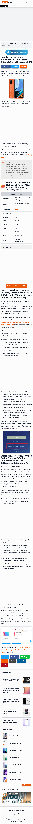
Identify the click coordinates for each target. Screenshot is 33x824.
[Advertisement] (16, 24)
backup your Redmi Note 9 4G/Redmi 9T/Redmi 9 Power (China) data (15, 322)
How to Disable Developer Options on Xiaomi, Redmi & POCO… (11, 701)
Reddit (5, 661)
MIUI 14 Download (22, 6)
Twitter (5, 657)
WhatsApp (24, 657)
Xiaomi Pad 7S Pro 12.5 (15, 779)
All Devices (25, 785)
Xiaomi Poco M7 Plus (15, 743)
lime (16, 210)
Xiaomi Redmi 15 (14, 757)
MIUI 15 (13, 6)
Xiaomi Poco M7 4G (14, 736)
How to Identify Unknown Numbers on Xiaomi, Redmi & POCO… (11, 690)
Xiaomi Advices (17, 818)
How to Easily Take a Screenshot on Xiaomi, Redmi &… (10, 722)
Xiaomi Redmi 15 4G (15, 765)
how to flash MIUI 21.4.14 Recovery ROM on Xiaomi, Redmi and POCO (16, 649)
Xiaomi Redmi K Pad (15, 772)
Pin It (4, 665)
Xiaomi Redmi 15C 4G (15, 750)
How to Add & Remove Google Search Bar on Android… (9, 711)
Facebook (14, 657)
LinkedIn (21, 661)
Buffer (13, 661)
